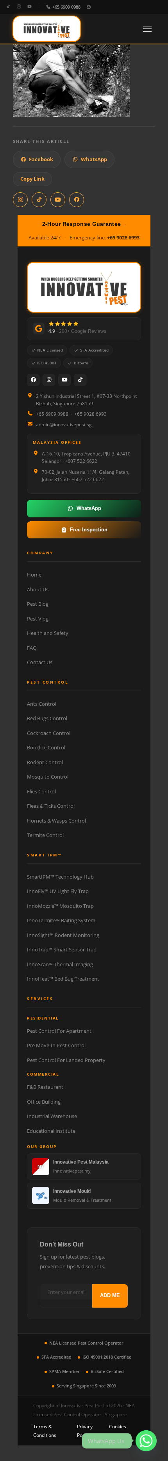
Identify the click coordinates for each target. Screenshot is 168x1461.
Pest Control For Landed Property (66, 1060)
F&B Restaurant (45, 1086)
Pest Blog (37, 603)
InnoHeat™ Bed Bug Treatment (63, 978)
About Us (37, 589)
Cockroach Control (48, 733)
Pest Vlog (37, 618)
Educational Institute (51, 1130)
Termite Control (45, 835)
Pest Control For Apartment (59, 1030)
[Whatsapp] (146, 1440)
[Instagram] (19, 6)
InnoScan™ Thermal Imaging (60, 964)
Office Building (44, 1101)
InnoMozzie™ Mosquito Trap (60, 905)
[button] (147, 29)
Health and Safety (47, 632)
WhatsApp (94, 159)
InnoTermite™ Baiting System (61, 920)
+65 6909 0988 (66, 7)
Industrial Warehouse (52, 1116)
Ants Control (41, 703)
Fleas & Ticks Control (51, 805)
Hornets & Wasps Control (56, 820)
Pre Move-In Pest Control (56, 1045)
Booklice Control (46, 747)
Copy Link (32, 178)
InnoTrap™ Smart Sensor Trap (62, 949)
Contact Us (39, 662)
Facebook (41, 159)
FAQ (32, 647)
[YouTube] (29, 6)
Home (34, 574)
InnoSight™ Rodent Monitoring (63, 935)
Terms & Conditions (44, 1431)
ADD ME (110, 1295)
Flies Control (41, 791)
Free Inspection (88, 530)
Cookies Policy (117, 1431)
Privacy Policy (85, 1431)
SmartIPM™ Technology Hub (60, 876)
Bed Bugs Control (47, 718)
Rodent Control (45, 762)
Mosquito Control (47, 776)
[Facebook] (33, 380)
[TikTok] (8, 6)
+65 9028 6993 (123, 237)
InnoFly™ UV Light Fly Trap (58, 891)
